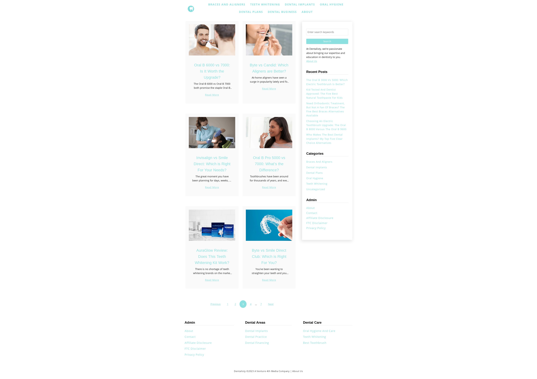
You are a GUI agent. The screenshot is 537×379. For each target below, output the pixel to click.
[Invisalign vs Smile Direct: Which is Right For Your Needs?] (212, 132)
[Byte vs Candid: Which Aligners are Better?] (269, 39)
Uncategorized (315, 189)
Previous (215, 304)
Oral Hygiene (314, 178)
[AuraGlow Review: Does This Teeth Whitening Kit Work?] (212, 225)
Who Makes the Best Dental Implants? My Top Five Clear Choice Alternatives (324, 139)
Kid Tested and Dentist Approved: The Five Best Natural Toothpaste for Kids (324, 94)
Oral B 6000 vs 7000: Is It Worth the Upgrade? (212, 71)
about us (311, 61)
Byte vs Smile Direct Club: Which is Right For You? (269, 256)
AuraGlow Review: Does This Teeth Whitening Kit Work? (212, 256)
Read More (212, 95)
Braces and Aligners (319, 161)
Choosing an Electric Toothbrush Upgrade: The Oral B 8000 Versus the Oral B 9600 (326, 125)
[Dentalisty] (190, 8)
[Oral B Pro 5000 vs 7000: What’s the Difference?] (269, 132)
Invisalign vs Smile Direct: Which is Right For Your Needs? (212, 164)
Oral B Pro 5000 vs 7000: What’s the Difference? (269, 164)
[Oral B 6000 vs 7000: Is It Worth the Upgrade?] (212, 39)
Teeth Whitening (316, 183)
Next (271, 304)
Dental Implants (316, 167)
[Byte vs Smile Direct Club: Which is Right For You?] (269, 225)
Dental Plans (314, 172)
